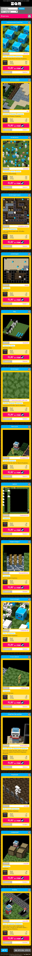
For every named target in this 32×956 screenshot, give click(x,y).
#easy (12, 345)
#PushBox (6, 229)
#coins (13, 171)
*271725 (24, 942)
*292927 (24, 304)
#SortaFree (24, 748)
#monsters (11, 56)
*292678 (24, 361)
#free (4, 809)
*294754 (24, 72)
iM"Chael (26, 53)
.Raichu (26, 285)
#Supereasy (16, 748)
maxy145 (26, 863)
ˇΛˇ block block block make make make (19, 400)
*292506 (24, 419)
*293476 (24, 187)
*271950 (24, 824)
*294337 (24, 129)
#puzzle (12, 403)
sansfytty (26, 806)
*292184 (24, 591)
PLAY (14, 68)
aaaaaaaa (26, 168)
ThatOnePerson (24, 515)
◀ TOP (4, 950)
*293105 (24, 246)
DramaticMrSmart (24, 573)
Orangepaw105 (24, 458)
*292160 (24, 649)
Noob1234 (26, 343)
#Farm (5, 56)
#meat (5, 748)
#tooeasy (13, 114)
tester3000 (26, 921)
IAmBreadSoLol (24, 745)
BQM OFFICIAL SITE (21, 950)
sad (28, 111)
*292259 (24, 534)
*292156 (24, 706)
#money (18, 171)
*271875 (24, 882)
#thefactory (19, 924)
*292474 (24, 476)
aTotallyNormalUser (23, 226)
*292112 (25, 767)
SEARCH (21, 8)
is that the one (25, 630)
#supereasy (19, 56)
